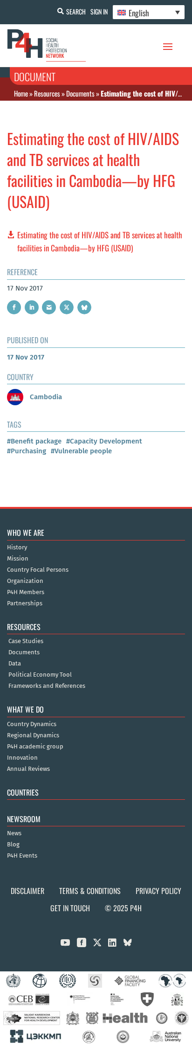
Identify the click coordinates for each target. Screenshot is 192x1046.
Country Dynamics (31, 724)
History (17, 547)
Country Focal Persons (38, 570)
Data (14, 663)
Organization (25, 581)
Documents (80, 93)
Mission (17, 558)
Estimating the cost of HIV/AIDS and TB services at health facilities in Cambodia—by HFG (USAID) (99, 241)
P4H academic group (35, 746)
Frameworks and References (46, 686)
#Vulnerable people (81, 451)
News (14, 833)
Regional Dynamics (33, 735)
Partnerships (24, 603)
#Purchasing (26, 451)
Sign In (99, 11)
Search (76, 11)
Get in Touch (70, 908)
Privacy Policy (158, 890)
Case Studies (25, 641)
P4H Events (22, 855)
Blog (13, 844)
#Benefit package (34, 441)
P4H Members (25, 592)
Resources (47, 93)
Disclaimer (27, 890)
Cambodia (45, 397)
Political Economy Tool (40, 675)
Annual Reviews (28, 769)
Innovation (22, 758)
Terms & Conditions (90, 890)
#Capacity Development (104, 441)
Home (21, 93)
